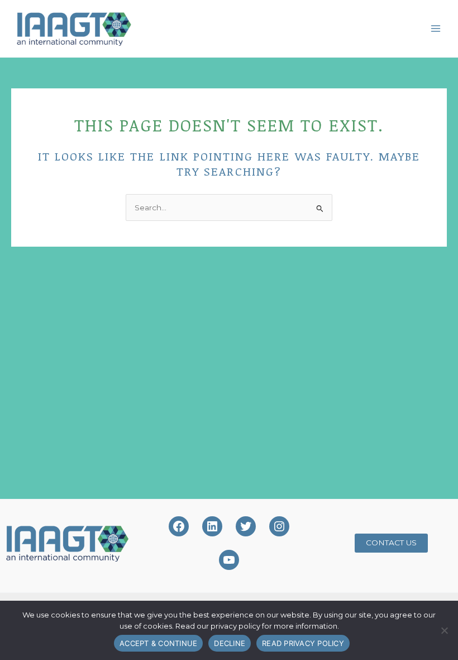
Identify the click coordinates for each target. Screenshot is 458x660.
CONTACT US (391, 542)
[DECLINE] (444, 630)
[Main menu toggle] (436, 28)
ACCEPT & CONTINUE (158, 643)
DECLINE (229, 643)
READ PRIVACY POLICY (303, 643)
